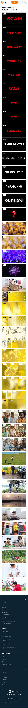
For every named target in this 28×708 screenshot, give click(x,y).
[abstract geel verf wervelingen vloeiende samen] (9, 344)
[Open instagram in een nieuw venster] (9, 694)
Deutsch (4, 679)
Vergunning (5, 631)
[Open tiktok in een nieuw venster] (16, 694)
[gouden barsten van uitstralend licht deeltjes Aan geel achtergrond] (17, 297)
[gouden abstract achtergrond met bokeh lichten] (14, 369)
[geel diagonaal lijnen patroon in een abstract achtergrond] (17, 321)
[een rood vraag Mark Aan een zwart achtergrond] (14, 214)
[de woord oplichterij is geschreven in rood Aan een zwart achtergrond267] (14, 61)
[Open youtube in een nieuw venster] (20, 694)
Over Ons (4, 661)
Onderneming (5, 609)
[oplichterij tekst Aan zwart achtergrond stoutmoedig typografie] (14, 75)
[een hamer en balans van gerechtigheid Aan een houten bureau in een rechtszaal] (5, 297)
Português (4, 677)
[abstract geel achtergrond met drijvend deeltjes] (22, 369)
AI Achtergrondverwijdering (8, 621)
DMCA (3, 634)
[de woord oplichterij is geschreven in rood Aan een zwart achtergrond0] (14, 131)
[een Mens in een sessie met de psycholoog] (22, 444)
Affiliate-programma (6, 636)
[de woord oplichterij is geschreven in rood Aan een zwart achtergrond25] (14, 47)
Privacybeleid (15, 702)
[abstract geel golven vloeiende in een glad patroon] (14, 308)
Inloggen (21, 2)
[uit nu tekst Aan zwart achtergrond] (14, 200)
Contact (4, 659)
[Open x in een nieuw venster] (18, 694)
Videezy (4, 607)
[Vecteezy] (2, 2)
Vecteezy (4, 604)
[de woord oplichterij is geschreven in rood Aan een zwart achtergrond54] (14, 117)
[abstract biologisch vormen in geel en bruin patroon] (6, 369)
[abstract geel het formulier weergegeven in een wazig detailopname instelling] (14, 383)
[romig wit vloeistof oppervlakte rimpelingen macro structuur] (4, 344)
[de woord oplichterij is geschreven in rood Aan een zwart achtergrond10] (14, 19)
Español (4, 674)
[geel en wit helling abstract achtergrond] (19, 395)
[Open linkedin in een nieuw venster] (11, 694)
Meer (3, 684)
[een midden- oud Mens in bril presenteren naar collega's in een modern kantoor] (6, 444)
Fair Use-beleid (22, 702)
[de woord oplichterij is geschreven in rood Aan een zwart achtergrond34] (14, 103)
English (4, 672)
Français (4, 682)
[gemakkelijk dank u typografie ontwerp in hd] (14, 172)
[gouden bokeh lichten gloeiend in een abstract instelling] (14, 355)
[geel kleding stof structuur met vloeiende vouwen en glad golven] (19, 344)
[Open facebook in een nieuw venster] (7, 694)
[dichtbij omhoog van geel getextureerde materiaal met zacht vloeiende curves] (5, 321)
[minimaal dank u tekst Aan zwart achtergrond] (14, 186)
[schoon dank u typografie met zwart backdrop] (14, 158)
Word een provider (6, 664)
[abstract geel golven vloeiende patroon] (4, 395)
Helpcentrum (5, 657)
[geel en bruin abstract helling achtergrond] (17, 404)
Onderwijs (4, 612)
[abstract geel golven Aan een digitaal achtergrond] (6, 383)
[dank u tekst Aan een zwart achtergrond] (14, 144)
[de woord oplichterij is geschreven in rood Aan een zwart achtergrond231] (14, 33)
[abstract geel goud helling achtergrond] (5, 404)
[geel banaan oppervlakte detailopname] (22, 383)
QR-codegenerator (6, 623)
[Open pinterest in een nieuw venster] (14, 694)
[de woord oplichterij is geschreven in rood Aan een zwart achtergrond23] (14, 89)
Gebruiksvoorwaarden (7, 702)
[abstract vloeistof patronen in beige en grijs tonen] (14, 333)
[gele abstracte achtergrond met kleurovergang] (9, 395)
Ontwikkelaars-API (6, 614)
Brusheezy (4, 602)
